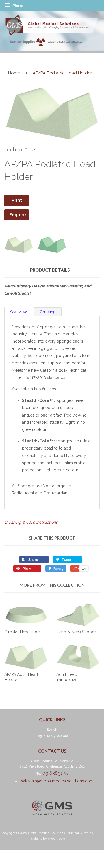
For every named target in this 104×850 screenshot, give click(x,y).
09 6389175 (55, 773)
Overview (19, 312)
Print (17, 200)
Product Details (50, 270)
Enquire (17, 214)
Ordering (47, 312)
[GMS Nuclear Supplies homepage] (52, 49)
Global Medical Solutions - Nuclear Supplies (60, 833)
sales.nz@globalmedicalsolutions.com (57, 781)
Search (52, 729)
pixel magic (56, 838)
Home (14, 73)
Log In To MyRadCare (52, 736)
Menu (17, 5)
